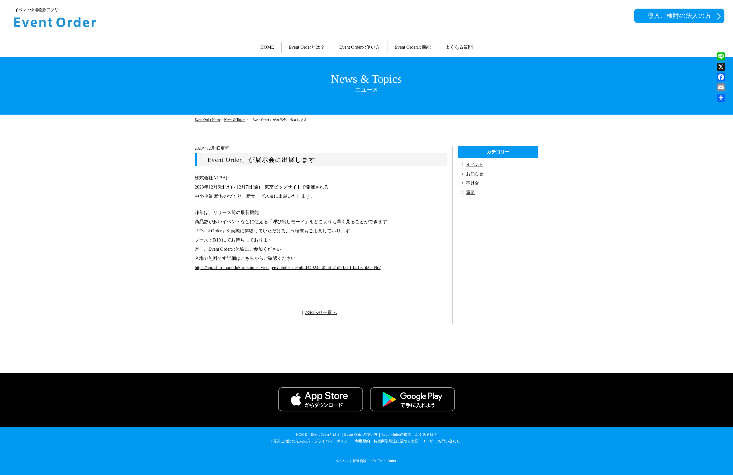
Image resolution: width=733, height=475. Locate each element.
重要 (470, 192)
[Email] (721, 87)
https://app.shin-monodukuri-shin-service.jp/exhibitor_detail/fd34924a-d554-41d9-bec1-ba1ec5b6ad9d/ (288, 267)
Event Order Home (207, 120)
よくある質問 (459, 47)
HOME (267, 47)
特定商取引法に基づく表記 (396, 441)
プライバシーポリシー (332, 441)
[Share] (721, 98)
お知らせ (474, 174)
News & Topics (234, 120)
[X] (721, 67)
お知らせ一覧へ (321, 312)
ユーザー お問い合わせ (441, 441)
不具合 (472, 183)
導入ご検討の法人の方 (679, 15)
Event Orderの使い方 (359, 47)
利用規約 (362, 441)
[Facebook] (721, 77)
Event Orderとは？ (307, 47)
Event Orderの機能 (413, 47)
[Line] (721, 56)
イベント (474, 164)
